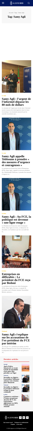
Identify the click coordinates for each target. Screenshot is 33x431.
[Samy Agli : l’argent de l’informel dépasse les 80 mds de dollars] (16, 76)
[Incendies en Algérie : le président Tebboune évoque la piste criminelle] (25, 388)
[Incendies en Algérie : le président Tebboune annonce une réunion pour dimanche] (25, 379)
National (4, 331)
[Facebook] (20, 417)
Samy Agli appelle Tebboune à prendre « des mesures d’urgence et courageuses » (16, 161)
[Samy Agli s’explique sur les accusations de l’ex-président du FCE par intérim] (16, 312)
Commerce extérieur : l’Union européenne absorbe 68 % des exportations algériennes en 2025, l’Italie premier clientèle (11, 401)
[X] (27, 417)
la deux (4, 213)
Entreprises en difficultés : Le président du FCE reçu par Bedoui (16, 278)
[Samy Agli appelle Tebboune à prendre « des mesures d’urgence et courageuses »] (16, 134)
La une (4, 95)
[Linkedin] (24, 417)
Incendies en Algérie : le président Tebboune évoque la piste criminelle (11, 389)
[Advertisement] (16, 42)
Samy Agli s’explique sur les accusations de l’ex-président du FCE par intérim (16, 339)
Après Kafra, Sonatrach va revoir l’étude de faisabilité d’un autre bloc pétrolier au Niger (11, 369)
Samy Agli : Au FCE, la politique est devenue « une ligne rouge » (16, 219)
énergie (6, 364)
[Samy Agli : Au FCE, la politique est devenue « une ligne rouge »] (16, 194)
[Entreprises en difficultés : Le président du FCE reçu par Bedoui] (16, 251)
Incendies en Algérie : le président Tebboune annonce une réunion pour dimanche (11, 380)
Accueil (11, 12)
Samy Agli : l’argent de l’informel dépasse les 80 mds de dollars (16, 101)
